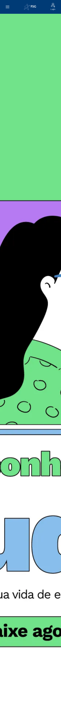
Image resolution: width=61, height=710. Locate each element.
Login (53, 9)
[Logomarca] (30, 6)
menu (9, 6)
